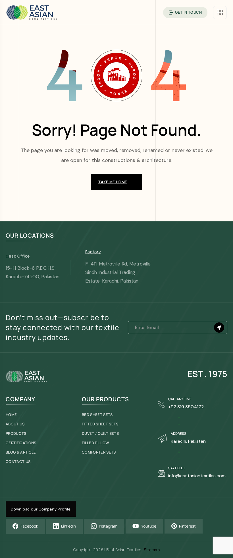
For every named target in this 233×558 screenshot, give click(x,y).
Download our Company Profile (41, 509)
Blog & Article (21, 452)
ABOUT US (15, 424)
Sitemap (152, 549)
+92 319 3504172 (186, 407)
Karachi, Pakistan (188, 441)
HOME (11, 414)
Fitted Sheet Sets (100, 424)
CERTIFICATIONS (21, 442)
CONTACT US (18, 461)
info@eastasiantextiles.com (197, 476)
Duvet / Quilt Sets (100, 433)
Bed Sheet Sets (97, 414)
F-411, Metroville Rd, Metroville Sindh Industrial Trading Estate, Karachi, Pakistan (118, 272)
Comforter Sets (99, 452)
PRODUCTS (16, 433)
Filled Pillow (95, 442)
